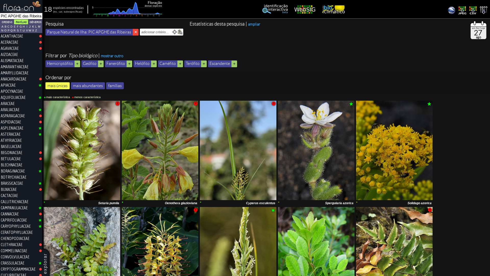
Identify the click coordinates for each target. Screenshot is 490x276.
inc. (56, 11)
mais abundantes (88, 86)
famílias (115, 86)
